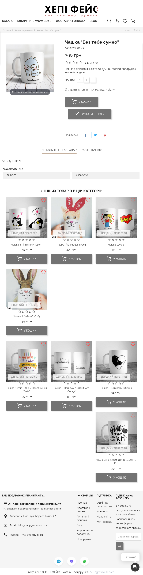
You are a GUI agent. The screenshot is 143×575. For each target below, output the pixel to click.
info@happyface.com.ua (32, 525)
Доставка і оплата (70, 21)
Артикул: (70, 47)
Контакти (102, 511)
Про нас (82, 502)
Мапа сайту (104, 516)
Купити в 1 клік (93, 113)
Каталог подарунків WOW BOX (27, 21)
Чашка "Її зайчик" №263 (26, 316)
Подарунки (84, 539)
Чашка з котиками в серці (116, 388)
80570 (80, 47)
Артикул (7, 160)
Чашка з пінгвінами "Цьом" (26, 244)
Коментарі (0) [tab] (91, 150)
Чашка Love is (116, 244)
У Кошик (84, 101)
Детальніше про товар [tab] (59, 150)
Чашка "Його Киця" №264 (71, 244)
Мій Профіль (104, 521)
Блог (80, 525)
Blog (93, 21)
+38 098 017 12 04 (32, 534)
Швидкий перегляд (24, 233)
